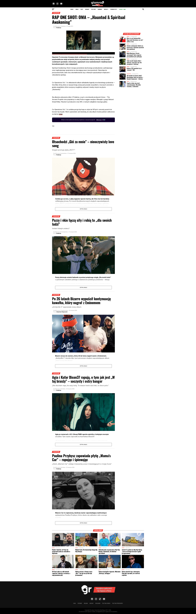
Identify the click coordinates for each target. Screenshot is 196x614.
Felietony (93, 9)
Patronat (80, 603)
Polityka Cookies (106, 603)
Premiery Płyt (113, 9)
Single (76, 9)
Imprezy (106, 9)
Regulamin (97, 603)
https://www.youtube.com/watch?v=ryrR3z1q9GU (69, 53)
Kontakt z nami (122, 9)
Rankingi (100, 9)
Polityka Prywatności (117, 603)
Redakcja (58, 27)
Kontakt (92, 603)
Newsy (72, 9)
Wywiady (87, 9)
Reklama (86, 603)
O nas (74, 603)
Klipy (82, 9)
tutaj (60, 114)
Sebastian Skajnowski (61, 311)
